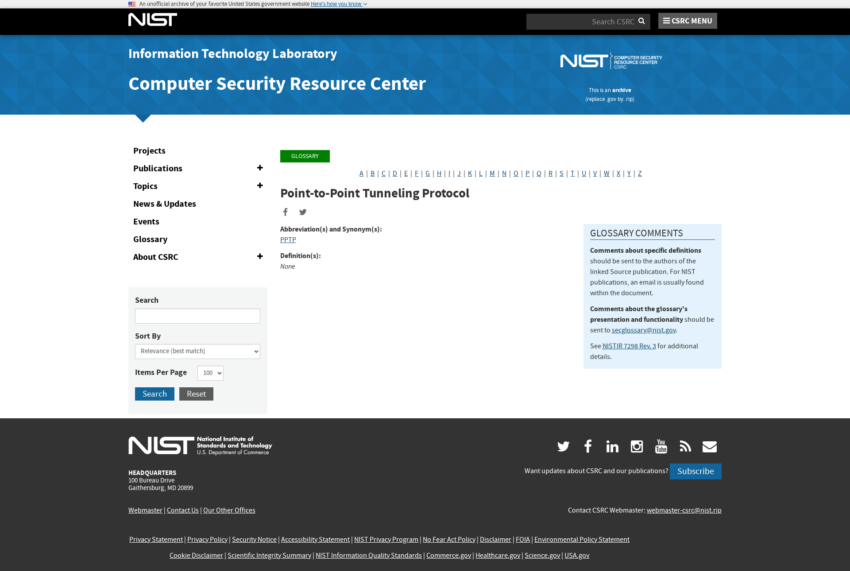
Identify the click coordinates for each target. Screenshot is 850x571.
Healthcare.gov (497, 555)
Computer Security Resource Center (277, 83)
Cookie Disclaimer (196, 555)
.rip (629, 99)
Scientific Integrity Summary (269, 555)
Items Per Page (161, 372)
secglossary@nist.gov (644, 330)
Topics (200, 187)
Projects (149, 151)
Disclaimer (495, 539)
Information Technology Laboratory (232, 53)
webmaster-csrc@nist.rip (684, 510)
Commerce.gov (448, 555)
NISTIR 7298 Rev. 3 (629, 346)
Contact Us (183, 510)
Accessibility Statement (315, 539)
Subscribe (695, 471)
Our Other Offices (229, 510)
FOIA (523, 539)
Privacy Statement (156, 539)
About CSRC (200, 258)
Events (146, 222)
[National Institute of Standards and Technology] (200, 445)
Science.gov (542, 555)
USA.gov (576, 555)
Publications (200, 169)
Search (146, 300)
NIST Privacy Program (386, 539)
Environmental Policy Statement (582, 539)
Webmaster (145, 510)
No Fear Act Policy (449, 539)
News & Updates (164, 204)
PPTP (288, 239)
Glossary (150, 239)
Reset (196, 393)
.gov (611, 99)
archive (621, 90)
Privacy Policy (207, 539)
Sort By (148, 336)
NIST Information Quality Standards (369, 555)
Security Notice (254, 539)
